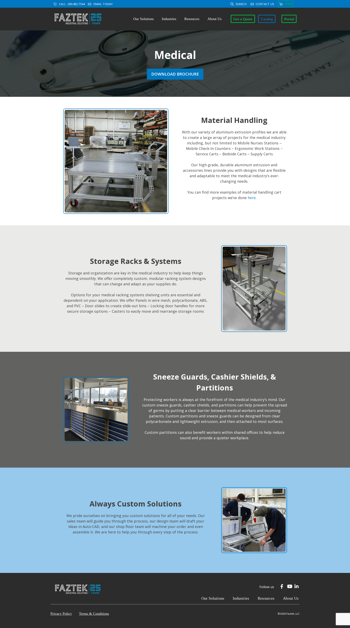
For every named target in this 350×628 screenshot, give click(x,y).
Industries (169, 19)
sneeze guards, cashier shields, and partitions (196, 405)
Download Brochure (175, 74)
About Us (214, 19)
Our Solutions (143, 19)
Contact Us (265, 4)
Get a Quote (242, 19)
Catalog (267, 19)
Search (241, 4)
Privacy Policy (61, 614)
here (252, 197)
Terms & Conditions (94, 614)
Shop (288, 4)
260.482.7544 (76, 4)
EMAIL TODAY (103, 4)
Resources (191, 19)
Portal (289, 19)
